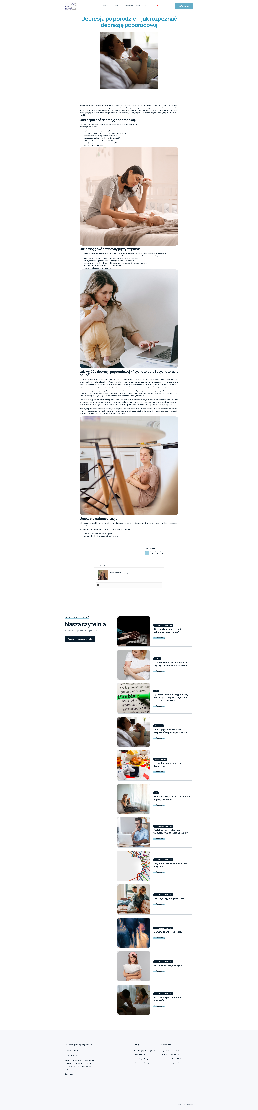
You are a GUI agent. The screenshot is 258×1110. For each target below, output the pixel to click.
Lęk (156, 691)
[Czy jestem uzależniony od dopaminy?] (133, 765)
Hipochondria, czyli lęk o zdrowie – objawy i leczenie (171, 798)
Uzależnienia (160, 759)
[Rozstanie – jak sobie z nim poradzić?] (133, 1000)
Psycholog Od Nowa (163, 625)
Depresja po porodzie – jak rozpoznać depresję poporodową (170, 731)
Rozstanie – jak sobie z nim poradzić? (167, 999)
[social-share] (147, 553)
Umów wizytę (184, 6)
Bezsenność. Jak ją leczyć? (167, 965)
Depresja (159, 726)
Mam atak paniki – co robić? (167, 931)
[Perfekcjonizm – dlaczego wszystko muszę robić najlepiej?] (133, 832)
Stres (157, 659)
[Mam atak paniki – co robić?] (133, 933)
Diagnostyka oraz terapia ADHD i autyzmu (170, 865)
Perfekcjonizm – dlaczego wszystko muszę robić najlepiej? (170, 831)
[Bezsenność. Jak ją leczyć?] (133, 966)
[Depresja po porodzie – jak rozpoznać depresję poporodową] (133, 732)
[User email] (98, 585)
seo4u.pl (190, 1104)
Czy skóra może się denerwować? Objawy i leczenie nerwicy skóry (171, 664)
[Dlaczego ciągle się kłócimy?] (133, 899)
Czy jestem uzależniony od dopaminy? (167, 764)
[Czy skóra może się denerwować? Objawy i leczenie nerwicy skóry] (133, 665)
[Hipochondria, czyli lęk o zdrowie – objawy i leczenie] (133, 799)
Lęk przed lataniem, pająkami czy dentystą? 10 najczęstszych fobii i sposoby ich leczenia (171, 697)
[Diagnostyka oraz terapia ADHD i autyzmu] (133, 866)
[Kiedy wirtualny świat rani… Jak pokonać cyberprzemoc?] (133, 631)
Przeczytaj (160, 637)
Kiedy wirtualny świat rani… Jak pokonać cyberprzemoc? (170, 630)
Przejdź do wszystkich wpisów (80, 639)
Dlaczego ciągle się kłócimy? (168, 898)
